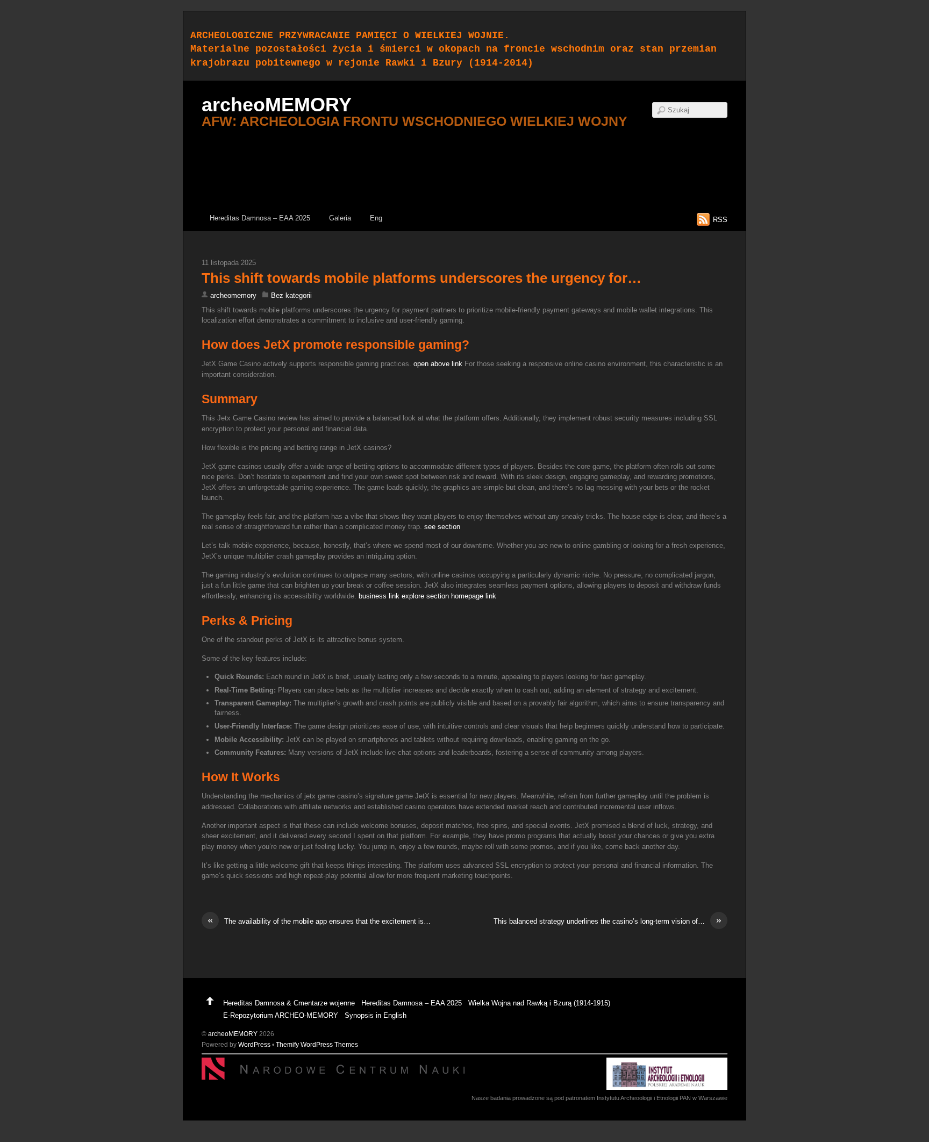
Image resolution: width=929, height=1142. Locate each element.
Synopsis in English (375, 1015)
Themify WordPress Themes (317, 1044)
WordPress (254, 1044)
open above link (437, 364)
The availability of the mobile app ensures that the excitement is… (319, 920)
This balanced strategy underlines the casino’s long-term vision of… (607, 920)
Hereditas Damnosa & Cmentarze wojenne (289, 1003)
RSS (720, 220)
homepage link (473, 596)
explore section (425, 596)
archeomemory (233, 295)
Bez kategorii (291, 295)
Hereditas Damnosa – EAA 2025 (260, 218)
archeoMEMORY (233, 1033)
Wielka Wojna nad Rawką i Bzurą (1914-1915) (539, 1003)
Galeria (340, 218)
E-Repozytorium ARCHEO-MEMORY (280, 1015)
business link (379, 596)
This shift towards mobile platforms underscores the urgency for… (421, 278)
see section (442, 527)
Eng (376, 218)
